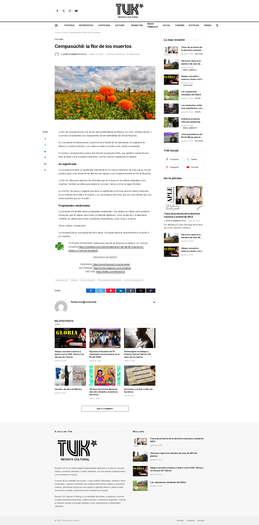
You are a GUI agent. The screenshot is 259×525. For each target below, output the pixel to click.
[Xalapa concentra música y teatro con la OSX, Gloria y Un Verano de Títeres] (70, 338)
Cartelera (104, 25)
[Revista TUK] (129, 11)
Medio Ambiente (152, 25)
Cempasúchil (62, 280)
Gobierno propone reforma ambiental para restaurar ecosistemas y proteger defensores (192, 120)
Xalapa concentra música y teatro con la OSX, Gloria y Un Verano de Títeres (69, 354)
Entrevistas (86, 25)
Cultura (120, 25)
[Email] (45, 163)
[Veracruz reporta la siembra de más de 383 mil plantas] (171, 64)
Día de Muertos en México (109, 280)
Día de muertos (87, 280)
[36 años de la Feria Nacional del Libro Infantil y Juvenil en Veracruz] (105, 375)
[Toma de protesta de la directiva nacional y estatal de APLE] (171, 50)
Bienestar (137, 25)
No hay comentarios (116, 54)
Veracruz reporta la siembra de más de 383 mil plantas (191, 62)
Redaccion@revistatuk (74, 54)
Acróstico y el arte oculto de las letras (138, 390)
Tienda (207, 25)
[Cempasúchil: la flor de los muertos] (105, 93)
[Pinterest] (45, 157)
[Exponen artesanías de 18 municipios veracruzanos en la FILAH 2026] (105, 338)
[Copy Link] (45, 170)
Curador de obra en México (68, 389)
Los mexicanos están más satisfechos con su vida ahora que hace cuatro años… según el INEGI (192, 107)
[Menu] (56, 25)
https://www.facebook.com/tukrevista (111, 264)
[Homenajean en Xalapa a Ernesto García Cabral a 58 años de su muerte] (139, 338)
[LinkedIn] (45, 151)
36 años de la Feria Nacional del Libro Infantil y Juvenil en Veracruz (103, 392)
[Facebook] (45, 138)
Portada (69, 25)
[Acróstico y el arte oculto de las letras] (139, 375)
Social (167, 25)
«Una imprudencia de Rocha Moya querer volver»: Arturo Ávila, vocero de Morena (191, 136)
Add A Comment (105, 409)
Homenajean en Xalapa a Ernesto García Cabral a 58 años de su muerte (137, 354)
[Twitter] (45, 145)
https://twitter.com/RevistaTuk (110, 271)
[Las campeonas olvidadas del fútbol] (171, 95)
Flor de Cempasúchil (134, 280)
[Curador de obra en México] (70, 375)
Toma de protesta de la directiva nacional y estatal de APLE (191, 49)
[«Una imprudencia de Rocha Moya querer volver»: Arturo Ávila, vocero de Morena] (171, 138)
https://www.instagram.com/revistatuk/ (112, 268)
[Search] (217, 25)
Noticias (194, 25)
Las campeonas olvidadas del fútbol (191, 93)
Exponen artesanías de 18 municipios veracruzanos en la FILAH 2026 (104, 354)
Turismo (179, 25)
